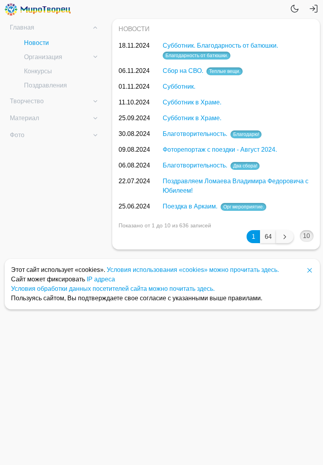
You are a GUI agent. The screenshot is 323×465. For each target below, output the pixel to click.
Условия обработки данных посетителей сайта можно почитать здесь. (113, 288)
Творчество (27, 101)
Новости (36, 42)
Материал (24, 118)
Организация (43, 57)
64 (268, 236)
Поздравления (45, 85)
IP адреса (101, 279)
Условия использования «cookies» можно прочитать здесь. (193, 269)
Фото (17, 135)
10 (306, 235)
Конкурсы (38, 71)
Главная (22, 27)
